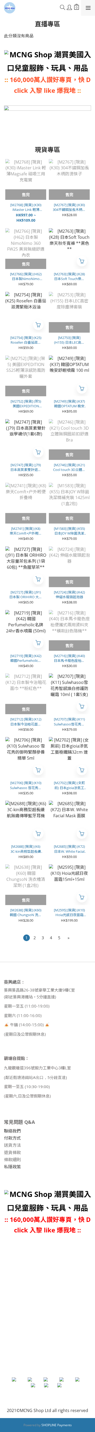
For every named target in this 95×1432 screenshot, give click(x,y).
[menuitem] (26, 938)
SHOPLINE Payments (56, 1425)
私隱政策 (12, 1167)
